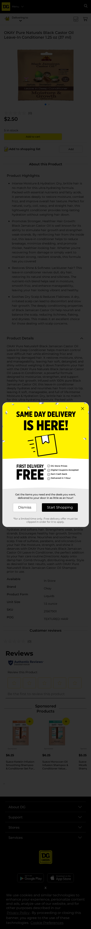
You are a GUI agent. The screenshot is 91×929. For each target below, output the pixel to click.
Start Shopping (60, 507)
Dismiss (24, 507)
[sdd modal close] (82, 408)
